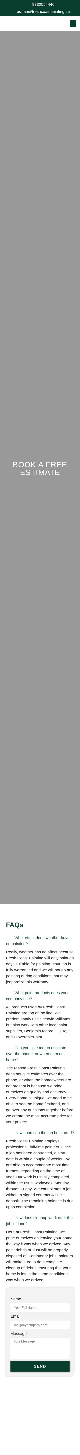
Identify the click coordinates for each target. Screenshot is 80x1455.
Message (18, 1334)
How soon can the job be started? (44, 1133)
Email (15, 1316)
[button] (73, 23)
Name (15, 1299)
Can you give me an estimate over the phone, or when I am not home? (36, 1054)
